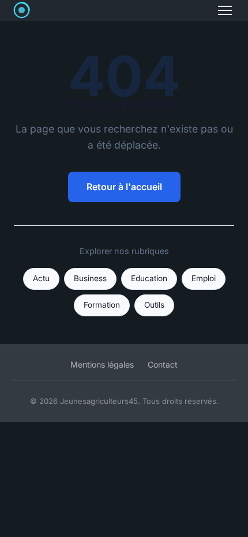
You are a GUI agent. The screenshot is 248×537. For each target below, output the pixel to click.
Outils (154, 304)
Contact (163, 364)
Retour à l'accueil (124, 186)
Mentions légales (102, 364)
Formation (102, 304)
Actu (41, 278)
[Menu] (224, 10)
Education (149, 278)
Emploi (203, 278)
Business (90, 278)
